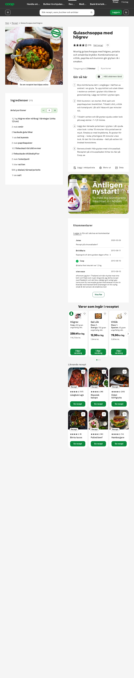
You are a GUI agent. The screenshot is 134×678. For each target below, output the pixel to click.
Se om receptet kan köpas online (34, 84)
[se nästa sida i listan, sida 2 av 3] (128, 333)
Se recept (77, 404)
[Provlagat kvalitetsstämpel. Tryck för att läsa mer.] (56, 33)
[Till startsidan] (9, 4)
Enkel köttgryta (116, 396)
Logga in (116, 12)
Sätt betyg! (98, 45)
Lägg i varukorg (78, 352)
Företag (124, 2)
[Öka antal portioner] (55, 110)
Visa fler (98, 294)
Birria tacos (76, 437)
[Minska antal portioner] (43, 110)
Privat (115, 2)
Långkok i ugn (77, 395)
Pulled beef (97, 437)
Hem (7, 23)
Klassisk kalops (95, 396)
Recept (15, 23)
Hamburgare (117, 437)
